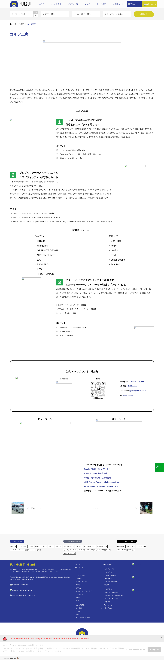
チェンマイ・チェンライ (18, 550)
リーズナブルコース (70, 550)
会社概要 (107, 602)
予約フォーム (107, 605)
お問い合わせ (107, 608)
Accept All (154, 649)
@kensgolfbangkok (137, 391)
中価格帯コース (102, 546)
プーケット (31, 550)
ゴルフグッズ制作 (110, 575)
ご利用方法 (108, 589)
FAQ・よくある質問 (111, 592)
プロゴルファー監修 (111, 582)
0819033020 (128, 395)
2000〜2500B (130, 546)
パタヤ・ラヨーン (41, 546)
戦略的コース (105, 550)
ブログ (87, 4)
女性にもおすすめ (69, 553)
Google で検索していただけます (97, 469)
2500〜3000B (141, 546)
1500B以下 (120, 546)
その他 (38, 550)
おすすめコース (69, 546)
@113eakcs (132, 386)
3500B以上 (131, 550)
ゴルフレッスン (110, 569)
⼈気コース (79, 546)
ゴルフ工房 (108, 572)
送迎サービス (109, 578)
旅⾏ (77, 614)
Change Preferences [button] (135, 649)
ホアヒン (58, 546)
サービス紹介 (107, 565)
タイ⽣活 (79, 608)
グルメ (78, 611)
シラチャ (31, 546)
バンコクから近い (84, 550)
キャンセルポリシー (111, 599)
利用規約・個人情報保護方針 (114, 595)
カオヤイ (51, 546)
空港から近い (95, 550)
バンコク (13, 546)
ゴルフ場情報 (80, 605)
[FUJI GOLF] (20, 4)
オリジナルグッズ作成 (83, 617)
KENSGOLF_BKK (137, 382)
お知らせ (77, 565)
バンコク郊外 (22, 546)
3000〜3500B (121, 550)
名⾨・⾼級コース (90, 546)
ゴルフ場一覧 (73, 4)
